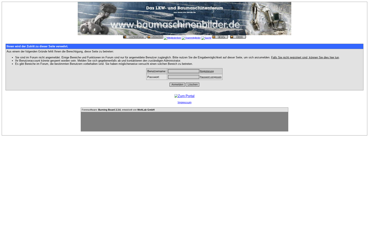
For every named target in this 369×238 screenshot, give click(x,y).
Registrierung (207, 71)
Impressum (185, 102)
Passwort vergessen (210, 77)
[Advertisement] (184, 121)
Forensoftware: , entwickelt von (118, 109)
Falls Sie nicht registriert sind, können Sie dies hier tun (305, 57)
